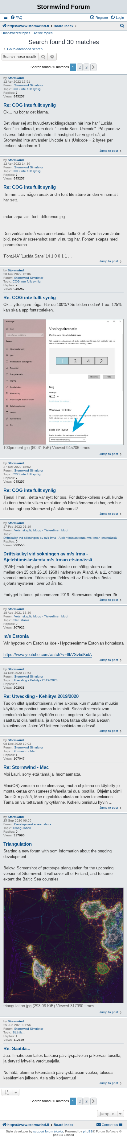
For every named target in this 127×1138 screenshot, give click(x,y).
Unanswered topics (16, 33)
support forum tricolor (48, 1131)
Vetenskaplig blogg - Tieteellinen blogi (41, 530)
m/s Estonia (21, 620)
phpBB (88, 1131)
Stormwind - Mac (24, 751)
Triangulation (22, 828)
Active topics (43, 33)
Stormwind (16, 78)
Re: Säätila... (16, 1048)
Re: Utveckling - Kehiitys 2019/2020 (41, 696)
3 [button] (86, 67)
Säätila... (19, 1032)
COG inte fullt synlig (27, 89)
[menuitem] (16, 17)
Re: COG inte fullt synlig (29, 105)
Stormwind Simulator (28, 85)
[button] (93, 67)
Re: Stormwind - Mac (26, 767)
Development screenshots (32, 824)
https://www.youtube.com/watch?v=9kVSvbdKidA (47, 654)
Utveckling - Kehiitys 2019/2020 (35, 680)
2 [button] (80, 67)
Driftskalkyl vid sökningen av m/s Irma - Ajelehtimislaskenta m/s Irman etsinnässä (60, 537)
